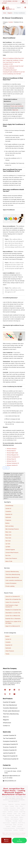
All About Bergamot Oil (12, 454)
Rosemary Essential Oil (9, 747)
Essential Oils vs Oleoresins (13, 618)
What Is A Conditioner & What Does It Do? (13, 58)
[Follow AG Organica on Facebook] (5, 690)
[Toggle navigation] (25, 7)
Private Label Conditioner (16, 106)
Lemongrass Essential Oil (10, 744)
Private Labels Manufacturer (11, 711)
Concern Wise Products (12, 552)
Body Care (8, 535)
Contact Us (6, 725)
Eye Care (8, 555)
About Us (6, 717)
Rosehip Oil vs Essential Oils (13, 609)
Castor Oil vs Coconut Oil (12, 602)
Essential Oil (9, 514)
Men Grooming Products (12, 529)
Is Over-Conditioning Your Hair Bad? (12, 73)
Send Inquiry (6, 840)
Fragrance (8, 520)
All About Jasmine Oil (12, 465)
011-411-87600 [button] (7, 1)
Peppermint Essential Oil (10, 756)
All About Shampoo (11, 448)
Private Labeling (10, 586)
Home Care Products (11, 558)
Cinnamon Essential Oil (9, 750)
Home (4, 13)
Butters (7, 523)
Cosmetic (10, 22)
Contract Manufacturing (12, 571)
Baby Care (8, 532)
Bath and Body (10, 526)
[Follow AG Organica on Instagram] (19, 690)
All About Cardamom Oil (13, 463)
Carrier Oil (8, 508)
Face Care (8, 537)
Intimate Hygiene (10, 549)
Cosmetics (8, 511)
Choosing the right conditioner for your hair (14, 71)
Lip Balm (8, 546)
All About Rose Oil (11, 459)
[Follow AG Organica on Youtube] (14, 694)
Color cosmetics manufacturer (14, 580)
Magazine (10, 13)
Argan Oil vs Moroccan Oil (13, 626)
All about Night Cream (12, 452)
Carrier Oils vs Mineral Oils (13, 615)
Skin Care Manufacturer (10, 705)
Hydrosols (8, 517)
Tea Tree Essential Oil (9, 738)
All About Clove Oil (11, 461)
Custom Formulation (11, 583)
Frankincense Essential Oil (10, 759)
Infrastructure (7, 722)
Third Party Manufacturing (13, 574)
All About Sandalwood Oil (13, 457)
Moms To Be (9, 561)
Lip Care (8, 543)
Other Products (10, 651)
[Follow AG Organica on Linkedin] (14, 690)
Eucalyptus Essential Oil (10, 741)
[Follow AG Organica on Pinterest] (10, 694)
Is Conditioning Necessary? (10, 70)
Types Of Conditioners (8, 68)
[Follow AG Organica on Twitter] (10, 690)
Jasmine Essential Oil (9, 753)
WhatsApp (19, 841)
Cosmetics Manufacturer (12, 577)
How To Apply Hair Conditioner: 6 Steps (13, 60)
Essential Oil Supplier (9, 702)
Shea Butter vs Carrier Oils (13, 612)
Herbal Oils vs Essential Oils (13, 599)
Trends (7, 653)
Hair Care (8, 540)
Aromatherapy (9, 505)
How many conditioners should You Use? (13, 66)
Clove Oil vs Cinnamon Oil (13, 596)
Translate (23, 2)
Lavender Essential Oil (9, 735)
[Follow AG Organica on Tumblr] (5, 694)
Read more (15, 110)
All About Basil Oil (11, 450)
